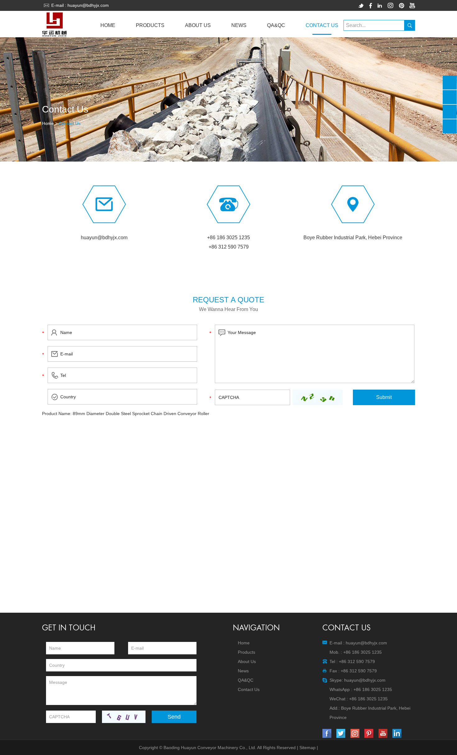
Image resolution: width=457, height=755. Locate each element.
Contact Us (322, 25)
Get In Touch (68, 628)
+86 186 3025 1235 (372, 689)
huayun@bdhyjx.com (88, 5)
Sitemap (307, 747)
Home (107, 25)
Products (150, 25)
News (239, 25)
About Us (198, 25)
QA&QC (276, 25)
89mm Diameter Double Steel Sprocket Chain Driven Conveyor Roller (141, 413)
